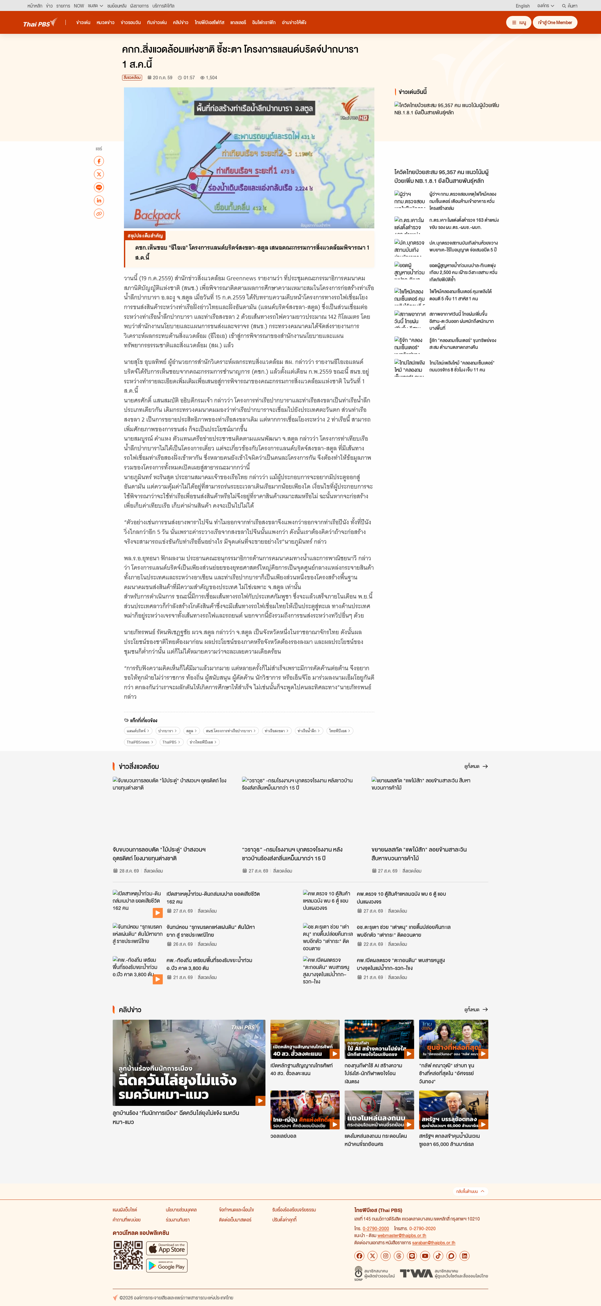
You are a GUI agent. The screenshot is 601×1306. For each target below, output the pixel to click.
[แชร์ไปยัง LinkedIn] (99, 200)
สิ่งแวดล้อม (132, 77)
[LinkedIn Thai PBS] (465, 1256)
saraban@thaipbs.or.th (433, 1242)
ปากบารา (165, 730)
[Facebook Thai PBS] (359, 1256)
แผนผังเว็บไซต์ (125, 1209)
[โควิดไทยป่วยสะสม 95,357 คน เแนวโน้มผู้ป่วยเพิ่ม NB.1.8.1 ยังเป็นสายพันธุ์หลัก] (450, 133)
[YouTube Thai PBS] (425, 1256)
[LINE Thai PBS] (412, 1256)
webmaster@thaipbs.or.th (402, 1235)
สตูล (189, 730)
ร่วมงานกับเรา (178, 1219)
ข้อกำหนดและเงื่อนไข (236, 1209)
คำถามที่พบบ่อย (127, 1219)
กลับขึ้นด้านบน (467, 1191)
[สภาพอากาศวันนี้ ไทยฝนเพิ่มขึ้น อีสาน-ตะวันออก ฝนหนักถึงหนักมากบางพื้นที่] (410, 319)
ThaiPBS (169, 742)
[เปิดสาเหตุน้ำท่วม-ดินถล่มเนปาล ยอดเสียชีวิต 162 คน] (138, 904)
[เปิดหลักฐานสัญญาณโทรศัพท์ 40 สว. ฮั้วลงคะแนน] (305, 1039)
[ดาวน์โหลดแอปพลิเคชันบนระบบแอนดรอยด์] (166, 1265)
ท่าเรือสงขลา (275, 730)
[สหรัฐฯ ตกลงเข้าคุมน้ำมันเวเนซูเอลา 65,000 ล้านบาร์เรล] (453, 1110)
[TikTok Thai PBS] (438, 1256)
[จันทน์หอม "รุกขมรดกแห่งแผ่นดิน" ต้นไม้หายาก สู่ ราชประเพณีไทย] (138, 937)
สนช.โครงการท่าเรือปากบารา (229, 730)
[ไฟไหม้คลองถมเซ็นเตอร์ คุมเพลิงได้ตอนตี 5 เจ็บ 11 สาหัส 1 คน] (410, 296)
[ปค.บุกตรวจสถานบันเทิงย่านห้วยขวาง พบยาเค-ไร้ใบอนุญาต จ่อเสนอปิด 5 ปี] (410, 248)
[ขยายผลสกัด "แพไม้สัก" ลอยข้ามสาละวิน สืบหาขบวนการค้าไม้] (430, 809)
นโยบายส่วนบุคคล (181, 1209)
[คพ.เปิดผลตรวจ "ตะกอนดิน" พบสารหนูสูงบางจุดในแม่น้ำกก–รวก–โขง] (328, 970)
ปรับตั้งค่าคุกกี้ (284, 1219)
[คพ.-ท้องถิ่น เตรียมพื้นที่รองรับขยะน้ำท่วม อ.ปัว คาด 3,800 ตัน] (138, 970)
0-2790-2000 (376, 1228)
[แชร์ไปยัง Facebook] (99, 161)
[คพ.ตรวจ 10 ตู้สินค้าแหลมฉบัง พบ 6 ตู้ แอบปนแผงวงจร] (328, 904)
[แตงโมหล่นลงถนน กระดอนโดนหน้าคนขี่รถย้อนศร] (379, 1110)
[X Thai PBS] (372, 1256)
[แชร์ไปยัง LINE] (99, 187)
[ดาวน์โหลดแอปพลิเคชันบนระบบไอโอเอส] (166, 1248)
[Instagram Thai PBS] (386, 1256)
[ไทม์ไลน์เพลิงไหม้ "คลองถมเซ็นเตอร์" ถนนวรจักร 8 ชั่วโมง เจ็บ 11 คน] (410, 367)
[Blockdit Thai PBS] (451, 1256)
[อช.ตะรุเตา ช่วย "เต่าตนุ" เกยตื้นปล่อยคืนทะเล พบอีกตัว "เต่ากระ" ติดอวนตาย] (328, 937)
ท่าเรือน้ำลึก (307, 730)
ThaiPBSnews (138, 742)
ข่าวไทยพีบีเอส (201, 742)
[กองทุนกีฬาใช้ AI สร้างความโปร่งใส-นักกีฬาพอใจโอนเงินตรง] (379, 1039)
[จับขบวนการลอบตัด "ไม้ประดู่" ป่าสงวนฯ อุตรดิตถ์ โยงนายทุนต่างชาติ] (171, 809)
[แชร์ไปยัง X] (99, 174)
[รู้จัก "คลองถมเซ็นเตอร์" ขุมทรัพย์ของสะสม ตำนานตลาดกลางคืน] (410, 345)
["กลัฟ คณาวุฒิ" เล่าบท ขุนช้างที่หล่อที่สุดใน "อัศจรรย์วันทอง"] (453, 1039)
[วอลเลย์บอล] (305, 1110)
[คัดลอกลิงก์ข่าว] (99, 214)
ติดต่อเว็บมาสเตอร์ (235, 1219)
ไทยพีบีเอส (338, 730)
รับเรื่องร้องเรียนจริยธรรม (294, 1209)
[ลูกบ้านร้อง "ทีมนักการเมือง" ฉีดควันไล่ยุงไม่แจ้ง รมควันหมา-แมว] (189, 1063)
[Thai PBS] (40, 22)
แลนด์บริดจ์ (136, 730)
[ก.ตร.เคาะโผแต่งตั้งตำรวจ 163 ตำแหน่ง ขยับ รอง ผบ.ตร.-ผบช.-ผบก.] (410, 225)
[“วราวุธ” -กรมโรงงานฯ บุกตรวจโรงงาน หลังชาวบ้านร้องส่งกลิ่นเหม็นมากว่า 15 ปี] (300, 809)
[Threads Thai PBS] (399, 1256)
